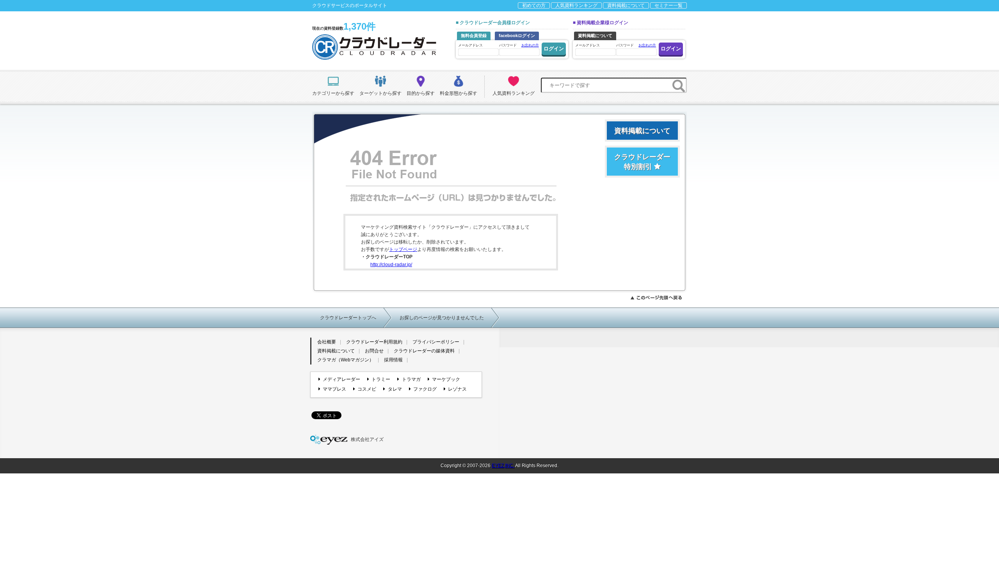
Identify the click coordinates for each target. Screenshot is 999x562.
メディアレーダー (341, 379)
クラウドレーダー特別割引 (642, 162)
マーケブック (446, 379)
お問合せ (374, 351)
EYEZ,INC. (503, 465)
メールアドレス (470, 45)
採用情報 (393, 360)
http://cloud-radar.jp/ (391, 264)
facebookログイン (517, 35)
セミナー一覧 (668, 5)
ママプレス (334, 389)
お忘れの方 (530, 45)
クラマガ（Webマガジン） (345, 360)
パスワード (519, 45)
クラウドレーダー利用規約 (374, 342)
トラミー (381, 379)
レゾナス (457, 389)
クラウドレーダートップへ (348, 317)
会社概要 (326, 342)
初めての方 (534, 5)
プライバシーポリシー (435, 342)
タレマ (395, 389)
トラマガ (411, 379)
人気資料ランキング (576, 5)
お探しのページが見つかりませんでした (442, 317)
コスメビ (366, 389)
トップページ (403, 249)
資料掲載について (626, 5)
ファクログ (425, 389)
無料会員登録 (474, 35)
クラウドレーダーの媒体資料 (424, 351)
